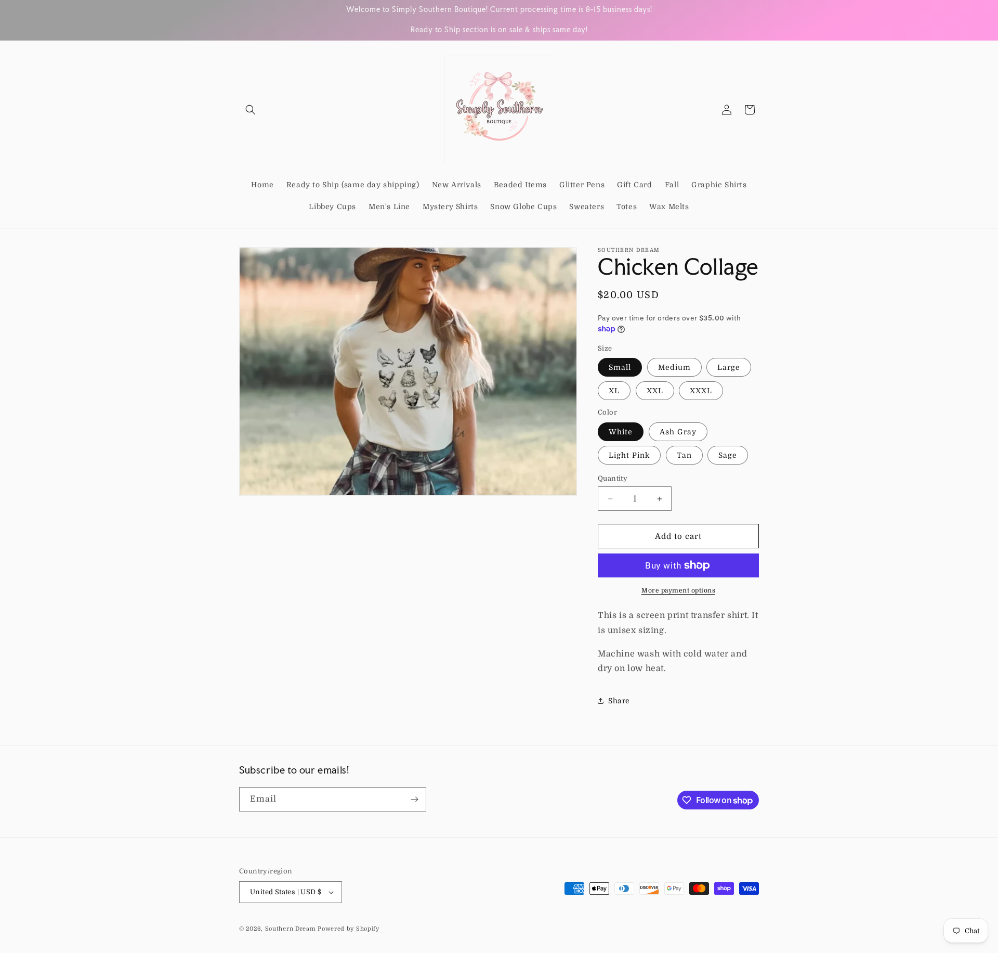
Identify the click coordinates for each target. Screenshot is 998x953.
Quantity (612, 478)
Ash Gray (678, 432)
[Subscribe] (414, 799)
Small (620, 367)
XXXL (701, 391)
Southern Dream (290, 928)
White (621, 432)
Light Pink (629, 455)
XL (614, 391)
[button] (250, 109)
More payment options (678, 590)
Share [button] (619, 701)
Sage (727, 455)
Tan (684, 455)
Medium (674, 367)
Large (728, 367)
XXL (655, 391)
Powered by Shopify (348, 928)
